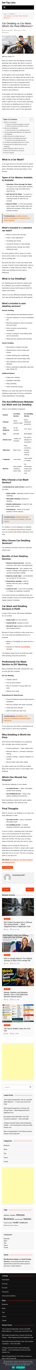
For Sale (4, 1287)
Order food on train (8, 1225)
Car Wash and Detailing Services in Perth (16, 142)
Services (4, 1283)
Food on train (8, 1222)
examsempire (19, 1219)
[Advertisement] (18, 1062)
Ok (13, 1367)
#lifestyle (20, 1215)
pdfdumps (16, 1225)
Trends (6, 1161)
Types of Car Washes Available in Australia (18, 124)
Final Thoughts (9, 152)
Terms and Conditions (9, 1296)
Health (16, 1222)
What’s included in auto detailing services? (18, 130)
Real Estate (5, 1279)
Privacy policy (20, 1367)
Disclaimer (5, 1292)
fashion (27, 1219)
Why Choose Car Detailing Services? (15, 138)
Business (6, 32)
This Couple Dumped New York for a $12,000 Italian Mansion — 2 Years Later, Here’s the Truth (18, 1102)
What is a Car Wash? (10, 122)
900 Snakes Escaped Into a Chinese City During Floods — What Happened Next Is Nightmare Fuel (18, 924)
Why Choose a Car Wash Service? (14, 136)
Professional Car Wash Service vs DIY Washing (15, 145)
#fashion (6, 1215)
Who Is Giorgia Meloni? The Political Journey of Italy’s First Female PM (18, 1132)
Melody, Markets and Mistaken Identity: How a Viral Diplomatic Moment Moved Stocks (16, 994)
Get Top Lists (9, 2)
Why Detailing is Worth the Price (14, 148)
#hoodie (12, 1215)
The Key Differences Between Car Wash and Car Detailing (17, 133)
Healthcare (23, 1223)
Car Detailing (8, 867)
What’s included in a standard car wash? (17, 126)
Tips (5, 1153)
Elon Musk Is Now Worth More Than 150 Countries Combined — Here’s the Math (16, 1118)
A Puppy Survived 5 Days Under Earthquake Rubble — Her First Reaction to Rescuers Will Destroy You (18, 1125)
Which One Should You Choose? (14, 150)
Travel (6, 1157)
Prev (7, 889)
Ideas (5, 1149)
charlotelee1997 (8, 30)
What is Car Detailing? (11, 128)
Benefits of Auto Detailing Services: (16, 140)
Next (28, 889)
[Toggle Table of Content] (30, 119)
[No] (34, 1364)
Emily (7, 929)
